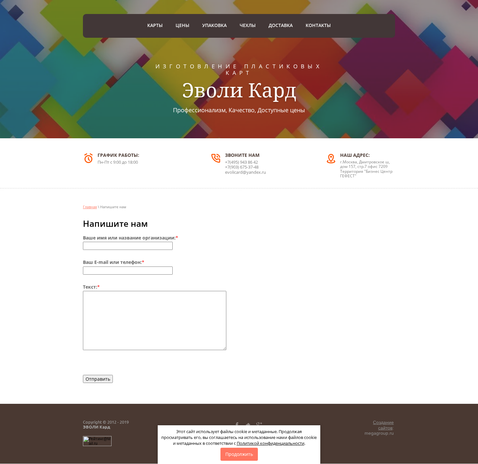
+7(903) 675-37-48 (242, 167)
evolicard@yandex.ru (245, 172)
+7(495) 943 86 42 (241, 162)
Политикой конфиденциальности (270, 443)
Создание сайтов (383, 425)
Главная (90, 206)
